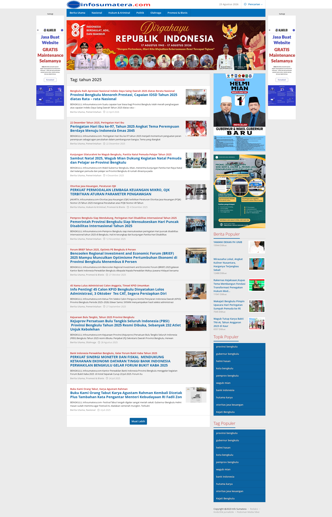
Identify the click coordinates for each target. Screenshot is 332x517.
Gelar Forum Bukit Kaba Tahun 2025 (136, 353)
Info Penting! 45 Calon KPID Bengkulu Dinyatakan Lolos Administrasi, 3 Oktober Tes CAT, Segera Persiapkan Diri (118, 291)
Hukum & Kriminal (96, 207)
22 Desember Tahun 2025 (85, 122)
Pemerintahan (93, 111)
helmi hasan (223, 361)
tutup (50, 13)
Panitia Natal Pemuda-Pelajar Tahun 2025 (147, 154)
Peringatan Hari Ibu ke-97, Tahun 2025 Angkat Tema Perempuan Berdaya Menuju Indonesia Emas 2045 (124, 128)
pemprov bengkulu (227, 375)
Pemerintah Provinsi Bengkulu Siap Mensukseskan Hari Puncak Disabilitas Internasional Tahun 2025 (124, 223)
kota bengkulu (224, 368)
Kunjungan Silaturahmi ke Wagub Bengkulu (95, 154)
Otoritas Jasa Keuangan (84, 186)
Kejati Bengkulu (225, 412)
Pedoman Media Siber (248, 512)
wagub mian (223, 383)
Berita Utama (77, 111)
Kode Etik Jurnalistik (224, 512)
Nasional (91, 409)
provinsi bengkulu (227, 346)
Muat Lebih (138, 421)
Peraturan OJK (107, 186)
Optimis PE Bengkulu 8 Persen (118, 249)
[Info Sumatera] (110, 4)
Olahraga (91, 342)
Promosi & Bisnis (116, 207)
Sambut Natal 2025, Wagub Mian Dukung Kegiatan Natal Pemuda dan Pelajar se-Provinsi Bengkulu (126, 160)
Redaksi (254, 508)
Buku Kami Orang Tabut (84, 389)
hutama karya (224, 397)
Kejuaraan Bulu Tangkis (84, 317)
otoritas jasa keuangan (229, 404)
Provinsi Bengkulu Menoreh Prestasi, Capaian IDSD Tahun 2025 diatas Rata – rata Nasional (123, 96)
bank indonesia (225, 390)
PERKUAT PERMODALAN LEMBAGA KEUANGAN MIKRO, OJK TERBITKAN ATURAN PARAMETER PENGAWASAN (120, 191)
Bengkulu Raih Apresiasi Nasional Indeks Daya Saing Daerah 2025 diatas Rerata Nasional (122, 91)
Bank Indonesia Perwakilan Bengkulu (92, 353)
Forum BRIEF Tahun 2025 (84, 249)
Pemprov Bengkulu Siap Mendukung (91, 217)
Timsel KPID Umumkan (136, 285)
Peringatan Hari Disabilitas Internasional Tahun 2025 (146, 217)
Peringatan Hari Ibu (112, 122)
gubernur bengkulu (227, 353)
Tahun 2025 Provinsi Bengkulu (116, 317)
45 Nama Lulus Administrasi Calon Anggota (95, 285)
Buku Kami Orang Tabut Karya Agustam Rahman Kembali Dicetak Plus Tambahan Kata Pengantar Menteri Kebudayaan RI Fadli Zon (126, 394)
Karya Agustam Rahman (113, 389)
